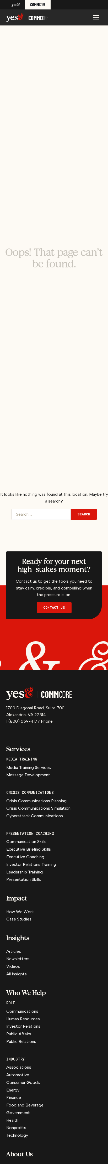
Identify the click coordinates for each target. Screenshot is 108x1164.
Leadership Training (24, 872)
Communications (22, 1011)
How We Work (20, 911)
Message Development (28, 774)
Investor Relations (23, 1026)
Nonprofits (16, 1127)
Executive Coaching (25, 856)
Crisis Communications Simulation (38, 808)
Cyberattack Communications (34, 815)
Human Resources (23, 1018)
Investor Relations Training (31, 864)
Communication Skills (26, 841)
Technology (17, 1135)
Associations (18, 1067)
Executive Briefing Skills (28, 849)
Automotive (17, 1074)
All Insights (16, 973)
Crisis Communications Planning (36, 800)
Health (12, 1120)
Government (18, 1112)
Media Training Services (28, 767)
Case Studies (18, 919)
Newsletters (17, 958)
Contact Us (54, 607)
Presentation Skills (23, 879)
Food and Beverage (25, 1105)
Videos (13, 966)
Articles (13, 951)
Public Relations (21, 1041)
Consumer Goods (23, 1082)
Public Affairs (18, 1033)
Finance (13, 1097)
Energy (12, 1090)
